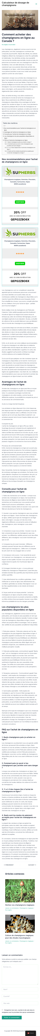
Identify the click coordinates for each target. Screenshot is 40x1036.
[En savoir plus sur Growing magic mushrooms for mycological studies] (20, 923)
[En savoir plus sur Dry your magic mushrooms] (20, 891)
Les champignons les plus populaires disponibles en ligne (19, 137)
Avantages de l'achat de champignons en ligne (17, 132)
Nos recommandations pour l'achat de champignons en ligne (20, 129)
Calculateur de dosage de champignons (15, 4)
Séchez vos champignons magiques (19, 905)
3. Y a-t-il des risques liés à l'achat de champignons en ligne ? (21, 148)
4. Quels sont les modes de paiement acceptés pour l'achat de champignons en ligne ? (20, 152)
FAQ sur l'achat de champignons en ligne (16, 140)
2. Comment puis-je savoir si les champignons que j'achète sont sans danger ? (20, 144)
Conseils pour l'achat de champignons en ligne (17, 134)
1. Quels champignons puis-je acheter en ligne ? (19, 142)
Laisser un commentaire (12, 908)
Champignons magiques (26, 908)
